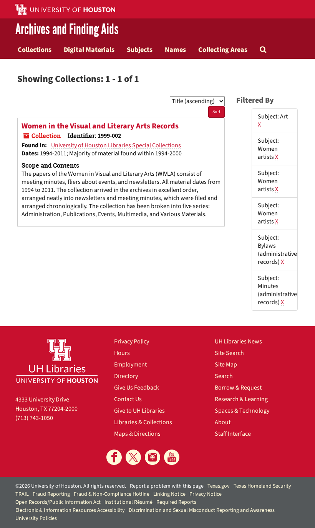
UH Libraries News (238, 341)
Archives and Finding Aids (67, 29)
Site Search (229, 353)
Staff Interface (233, 434)
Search (224, 376)
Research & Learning (241, 399)
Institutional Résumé (128, 502)
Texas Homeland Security (262, 486)
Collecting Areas (222, 50)
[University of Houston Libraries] (57, 360)
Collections (34, 50)
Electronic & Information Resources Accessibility (70, 510)
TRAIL (22, 494)
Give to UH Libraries (139, 410)
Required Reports (176, 502)
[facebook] (114, 457)
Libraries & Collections (143, 422)
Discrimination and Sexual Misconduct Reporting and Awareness (202, 510)
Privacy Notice (205, 494)
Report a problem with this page (167, 486)
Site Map (226, 364)
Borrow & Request (238, 387)
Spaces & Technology (242, 410)
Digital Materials (89, 50)
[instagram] (152, 457)
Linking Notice (169, 494)
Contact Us (128, 399)
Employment (130, 364)
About (222, 422)
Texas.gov (218, 486)
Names (175, 50)
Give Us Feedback (136, 387)
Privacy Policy (131, 341)
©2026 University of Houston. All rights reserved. (70, 486)
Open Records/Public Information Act (58, 502)
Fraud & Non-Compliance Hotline (111, 494)
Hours (122, 353)
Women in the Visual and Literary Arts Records (100, 126)
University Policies (36, 518)
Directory (126, 376)
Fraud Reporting (51, 494)
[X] (133, 457)
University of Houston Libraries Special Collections (116, 145)
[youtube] (171, 457)
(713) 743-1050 (34, 418)
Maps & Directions (137, 434)
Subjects (140, 50)
